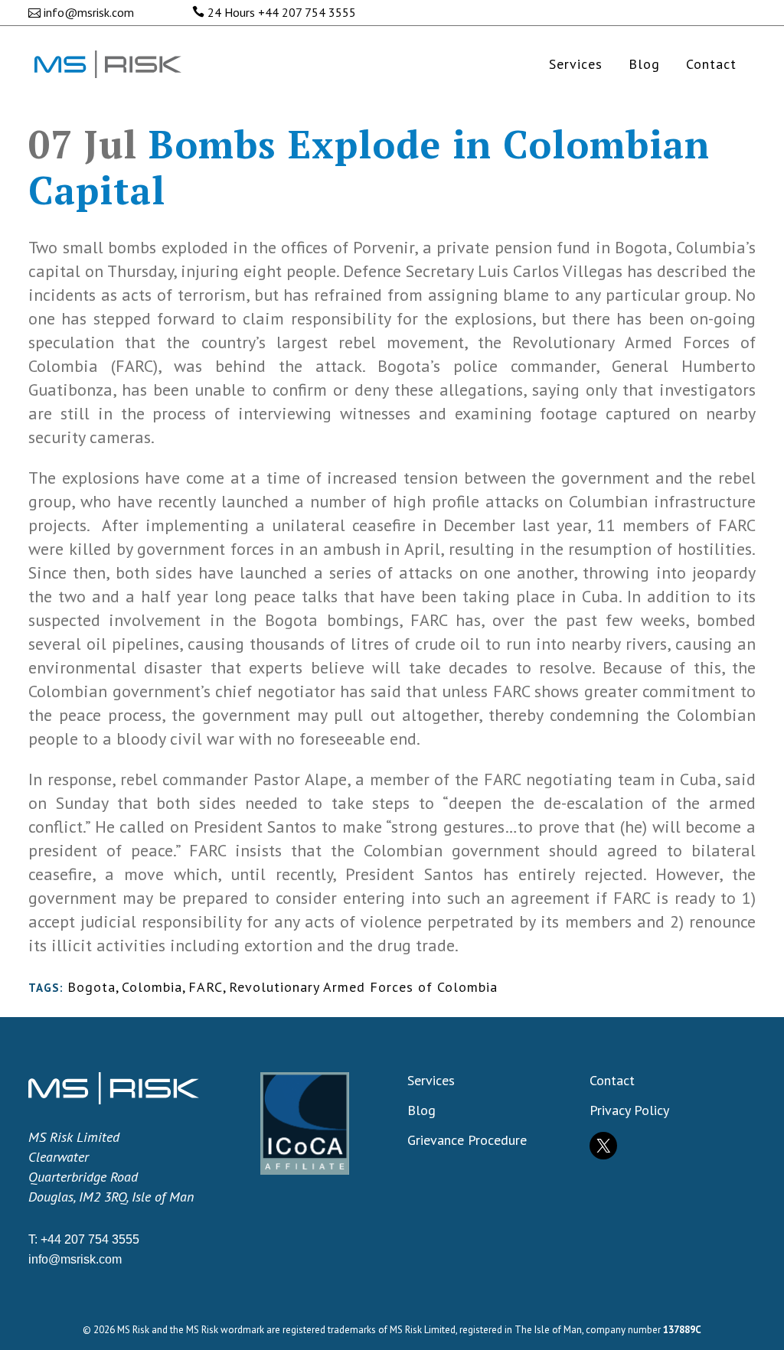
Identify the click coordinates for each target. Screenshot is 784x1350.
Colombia (152, 987)
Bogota (91, 987)
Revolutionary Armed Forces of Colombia (363, 987)
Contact (612, 1080)
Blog (421, 1110)
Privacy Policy (629, 1110)
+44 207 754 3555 (307, 12)
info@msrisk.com (89, 12)
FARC (205, 987)
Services (431, 1080)
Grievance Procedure (467, 1140)
